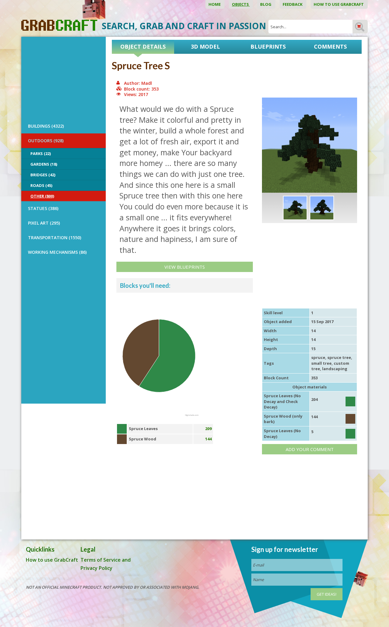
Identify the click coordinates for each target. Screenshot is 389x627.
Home (215, 4)
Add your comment (310, 449)
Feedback (293, 4)
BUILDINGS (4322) (46, 126)
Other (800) (42, 196)
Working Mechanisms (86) (57, 252)
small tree (321, 363)
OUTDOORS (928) (46, 140)
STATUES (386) (43, 208)
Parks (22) (40, 153)
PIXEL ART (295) (44, 223)
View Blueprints (184, 267)
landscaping (334, 368)
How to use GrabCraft (339, 4)
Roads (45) (41, 185)
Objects (241, 4)
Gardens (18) (43, 164)
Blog (266, 4)
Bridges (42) (42, 174)
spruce (318, 357)
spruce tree (339, 357)
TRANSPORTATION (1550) (54, 237)
